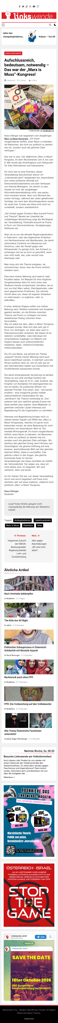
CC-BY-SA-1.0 (48, 131)
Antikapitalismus (22, 520)
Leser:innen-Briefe (13, 53)
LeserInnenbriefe (43, 520)
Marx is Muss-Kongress (16, 138)
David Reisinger (13, 655)
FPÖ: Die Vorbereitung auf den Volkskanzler (28, 704)
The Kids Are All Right (16, 620)
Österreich (28, 525)
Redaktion (10, 598)
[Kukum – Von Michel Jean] (26, 36)
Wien (39, 525)
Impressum (29, 1019)
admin (9, 625)
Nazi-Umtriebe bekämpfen (18, 593)
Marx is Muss (12, 525)
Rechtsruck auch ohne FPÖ (18, 677)
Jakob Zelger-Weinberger (17, 738)
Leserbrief (11, 80)
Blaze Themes (34, 1013)
